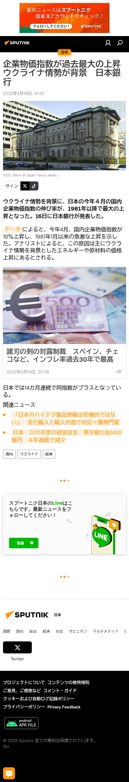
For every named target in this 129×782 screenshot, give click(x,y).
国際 (6, 631)
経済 (48, 454)
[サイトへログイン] (108, 43)
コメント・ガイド (60, 690)
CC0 (6, 175)
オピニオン (78, 631)
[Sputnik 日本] (18, 45)
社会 (59, 631)
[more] (119, 371)
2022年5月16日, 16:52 (23, 93)
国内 (9, 454)
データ (12, 229)
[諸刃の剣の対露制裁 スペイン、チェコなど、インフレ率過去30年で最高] (64, 305)
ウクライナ (29, 454)
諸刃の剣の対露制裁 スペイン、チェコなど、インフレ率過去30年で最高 (63, 355)
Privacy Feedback (63, 707)
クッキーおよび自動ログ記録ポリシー (38, 698)
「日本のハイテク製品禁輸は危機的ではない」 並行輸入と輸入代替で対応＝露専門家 (65, 418)
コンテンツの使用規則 (68, 682)
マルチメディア (105, 631)
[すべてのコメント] (9, 773)
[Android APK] (21, 724)
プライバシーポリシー (24, 707)
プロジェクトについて (24, 682)
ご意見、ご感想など (22, 690)
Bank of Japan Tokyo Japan (34, 175)
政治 (33, 631)
